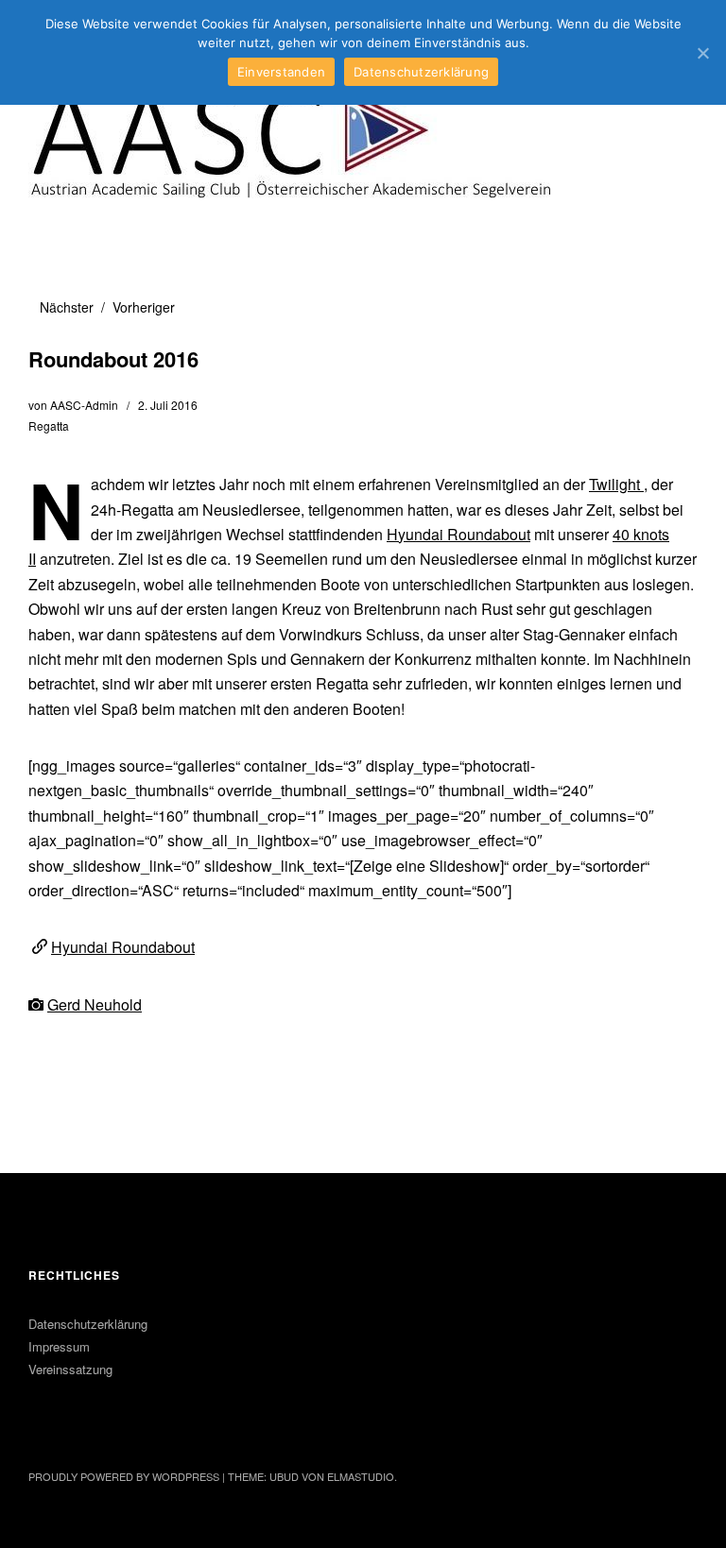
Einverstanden (281, 71)
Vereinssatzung (70, 1369)
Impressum (59, 1346)
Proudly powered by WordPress (123, 1476)
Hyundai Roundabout (458, 534)
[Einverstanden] (702, 52)
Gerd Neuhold (94, 1004)
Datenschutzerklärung (87, 1324)
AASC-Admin (84, 405)
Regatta (48, 425)
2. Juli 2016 (168, 405)
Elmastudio (360, 1476)
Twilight (616, 484)
